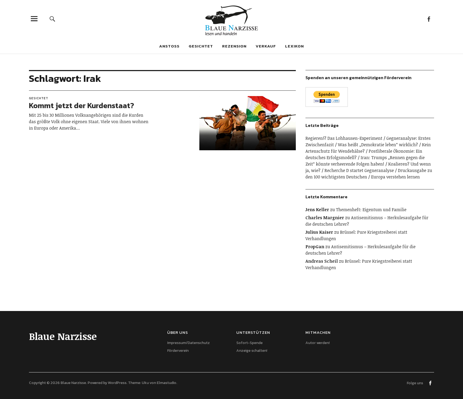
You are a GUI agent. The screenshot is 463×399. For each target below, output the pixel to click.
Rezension (234, 46)
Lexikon (294, 46)
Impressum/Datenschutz (188, 343)
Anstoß (169, 46)
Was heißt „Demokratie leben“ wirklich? (378, 145)
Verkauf (266, 46)
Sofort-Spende (249, 343)
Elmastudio (166, 383)
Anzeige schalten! (251, 350)
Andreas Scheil (321, 261)
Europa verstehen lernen (395, 177)
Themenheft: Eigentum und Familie (371, 210)
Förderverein (178, 350)
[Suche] (52, 19)
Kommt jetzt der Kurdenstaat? (81, 105)
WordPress (117, 383)
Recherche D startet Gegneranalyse (359, 170)
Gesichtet (201, 46)
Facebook (429, 19)
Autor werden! (317, 343)
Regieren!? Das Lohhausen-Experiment (343, 138)
